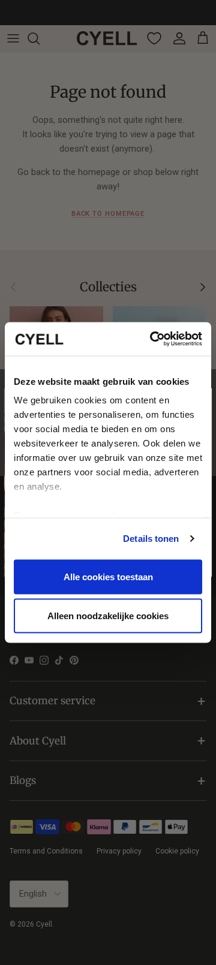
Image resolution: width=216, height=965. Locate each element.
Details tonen (151, 538)
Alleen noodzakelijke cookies (108, 616)
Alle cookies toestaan (108, 576)
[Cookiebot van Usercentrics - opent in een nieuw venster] (152, 339)
